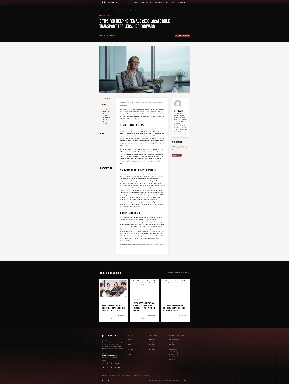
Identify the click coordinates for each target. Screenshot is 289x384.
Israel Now (151, 339)
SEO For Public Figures (174, 352)
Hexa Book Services (173, 356)
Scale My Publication (174, 347)
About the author (179, 134)
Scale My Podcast (173, 349)
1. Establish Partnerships (106, 111)
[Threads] (115, 363)
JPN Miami (171, 359)
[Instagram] (111, 363)
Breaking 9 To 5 (152, 342)
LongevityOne (152, 352)
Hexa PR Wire (172, 344)
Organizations (144, 2)
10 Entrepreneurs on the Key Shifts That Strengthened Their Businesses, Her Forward (113, 308)
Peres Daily (151, 344)
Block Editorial (152, 347)
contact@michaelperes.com (109, 355)
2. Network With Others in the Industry (106, 118)
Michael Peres (113, 2)
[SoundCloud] (111, 367)
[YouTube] (103, 367)
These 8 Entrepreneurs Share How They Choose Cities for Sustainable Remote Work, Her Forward (144, 307)
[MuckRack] (115, 367)
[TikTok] (107, 367)
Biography (136, 2)
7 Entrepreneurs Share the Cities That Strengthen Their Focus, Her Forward (174, 308)
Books (151, 2)
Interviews (166, 2)
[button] (110, 104)
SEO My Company (173, 354)
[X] (107, 363)
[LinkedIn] (118, 363)
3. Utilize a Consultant (106, 125)
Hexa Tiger (171, 342)
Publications (158, 2)
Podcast (173, 2)
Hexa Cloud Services (174, 339)
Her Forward (152, 349)
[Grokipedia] (118, 367)
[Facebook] (103, 363)
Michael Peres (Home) (103, 10)
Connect (130, 356)
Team (129, 354)
